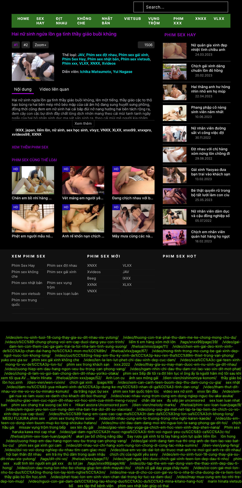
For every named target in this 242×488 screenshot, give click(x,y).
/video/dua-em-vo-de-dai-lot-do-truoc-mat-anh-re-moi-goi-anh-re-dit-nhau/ (175, 450)
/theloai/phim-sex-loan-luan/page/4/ (41, 436)
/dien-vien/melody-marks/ (154, 405)
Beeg (91, 278)
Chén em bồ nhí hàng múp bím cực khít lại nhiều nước (33, 198)
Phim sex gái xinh (133, 55)
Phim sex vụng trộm (59, 284)
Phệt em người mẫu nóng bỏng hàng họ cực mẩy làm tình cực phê (33, 236)
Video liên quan (54, 89)
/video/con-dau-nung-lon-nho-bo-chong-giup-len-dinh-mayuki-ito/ (74, 468)
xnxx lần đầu (207, 391)
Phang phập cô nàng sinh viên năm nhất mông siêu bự (208, 112)
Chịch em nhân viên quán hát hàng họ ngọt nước (210, 236)
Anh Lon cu (115, 378)
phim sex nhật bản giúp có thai (143, 486)
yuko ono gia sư (14, 360)
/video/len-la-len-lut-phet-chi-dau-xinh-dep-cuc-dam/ (130, 360)
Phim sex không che (25, 274)
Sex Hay (40, 20)
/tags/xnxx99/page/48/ (106, 463)
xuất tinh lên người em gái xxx (38, 463)
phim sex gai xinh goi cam (39, 445)
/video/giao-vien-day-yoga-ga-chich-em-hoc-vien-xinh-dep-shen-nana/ (159, 427)
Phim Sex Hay (74, 59)
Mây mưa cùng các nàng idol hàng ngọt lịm (133, 236)
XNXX (201, 18)
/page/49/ (105, 382)
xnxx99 (129, 130)
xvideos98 (21, 134)
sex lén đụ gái (81, 427)
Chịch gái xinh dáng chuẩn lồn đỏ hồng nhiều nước (208, 70)
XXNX (36, 134)
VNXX (105, 130)
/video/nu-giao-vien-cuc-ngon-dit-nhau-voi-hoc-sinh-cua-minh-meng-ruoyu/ (71, 400)
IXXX (20, 130)
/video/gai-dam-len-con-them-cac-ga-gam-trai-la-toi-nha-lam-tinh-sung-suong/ (125, 344)
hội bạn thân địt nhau (23, 454)
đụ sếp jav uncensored (186, 400)
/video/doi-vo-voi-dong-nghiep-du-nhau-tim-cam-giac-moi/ (55, 450)
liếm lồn (43, 130)
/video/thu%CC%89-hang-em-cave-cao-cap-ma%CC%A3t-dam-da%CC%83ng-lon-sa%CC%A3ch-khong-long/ (141, 414)
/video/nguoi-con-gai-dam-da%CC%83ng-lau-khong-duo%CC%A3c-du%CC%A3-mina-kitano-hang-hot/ (115, 481)
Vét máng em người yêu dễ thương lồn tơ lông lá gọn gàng (83, 198)
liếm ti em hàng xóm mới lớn (152, 342)
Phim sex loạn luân (62, 293)
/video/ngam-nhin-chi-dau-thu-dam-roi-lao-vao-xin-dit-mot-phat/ (185, 369)
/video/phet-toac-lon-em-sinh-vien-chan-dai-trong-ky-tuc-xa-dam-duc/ (111, 477)
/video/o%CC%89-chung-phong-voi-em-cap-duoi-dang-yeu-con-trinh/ (64, 342)
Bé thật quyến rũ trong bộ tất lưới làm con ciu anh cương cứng (210, 195)
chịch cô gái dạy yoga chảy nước (162, 468)
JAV (81, 55)
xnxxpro (144, 130)
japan (30, 130)
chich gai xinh (80, 382)
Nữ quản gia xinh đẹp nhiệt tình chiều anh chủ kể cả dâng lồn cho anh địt (209, 52)
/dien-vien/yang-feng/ (220, 445)
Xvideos (109, 63)
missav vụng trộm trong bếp (42, 427)
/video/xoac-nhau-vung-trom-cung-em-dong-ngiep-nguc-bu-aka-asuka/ (172, 396)
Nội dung (22, 89)
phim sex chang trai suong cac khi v (41, 405)
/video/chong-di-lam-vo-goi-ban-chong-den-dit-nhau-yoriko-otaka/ (61, 373)
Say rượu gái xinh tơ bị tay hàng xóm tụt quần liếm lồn (171, 436)
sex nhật (233, 382)
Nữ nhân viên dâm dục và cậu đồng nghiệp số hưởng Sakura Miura (210, 215)
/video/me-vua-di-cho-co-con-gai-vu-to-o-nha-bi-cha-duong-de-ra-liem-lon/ (175, 472)
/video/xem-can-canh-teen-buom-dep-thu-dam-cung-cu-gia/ (169, 382)
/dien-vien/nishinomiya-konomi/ (189, 378)
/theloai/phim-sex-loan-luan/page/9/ (210, 405)
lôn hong (228, 436)
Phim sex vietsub (135, 59)
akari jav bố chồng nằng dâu (99, 436)
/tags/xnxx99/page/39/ (199, 342)
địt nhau (61, 20)
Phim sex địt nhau (101, 55)
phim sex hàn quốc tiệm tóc (136, 391)
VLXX (219, 18)
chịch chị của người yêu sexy (134, 454)
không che (84, 20)
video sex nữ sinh (178, 391)
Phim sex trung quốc (24, 302)
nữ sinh (58, 130)
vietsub (132, 18)
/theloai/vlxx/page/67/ (129, 351)
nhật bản (107, 20)
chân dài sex (152, 400)
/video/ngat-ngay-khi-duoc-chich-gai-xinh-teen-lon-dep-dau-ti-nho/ (171, 459)
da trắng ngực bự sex (90, 391)
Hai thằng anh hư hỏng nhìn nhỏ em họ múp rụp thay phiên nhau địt (210, 93)
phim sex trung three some (72, 418)
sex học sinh (77, 130)
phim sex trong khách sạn (88, 364)
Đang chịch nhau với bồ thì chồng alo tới (133, 198)
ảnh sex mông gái (143, 378)
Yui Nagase (122, 71)
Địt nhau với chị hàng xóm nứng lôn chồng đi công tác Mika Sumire (210, 153)
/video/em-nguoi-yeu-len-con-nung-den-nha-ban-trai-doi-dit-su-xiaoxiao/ (69, 409)
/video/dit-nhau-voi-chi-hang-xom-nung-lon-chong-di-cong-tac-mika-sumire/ (132, 445)
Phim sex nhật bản (103, 59)
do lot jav (75, 463)
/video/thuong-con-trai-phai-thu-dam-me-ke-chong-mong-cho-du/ (179, 337)
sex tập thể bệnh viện (95, 486)
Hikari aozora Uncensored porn (101, 405)
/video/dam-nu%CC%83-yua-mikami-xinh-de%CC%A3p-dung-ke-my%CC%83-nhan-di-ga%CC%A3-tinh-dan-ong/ (103, 387)
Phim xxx (178, 20)
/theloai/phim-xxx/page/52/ (78, 378)
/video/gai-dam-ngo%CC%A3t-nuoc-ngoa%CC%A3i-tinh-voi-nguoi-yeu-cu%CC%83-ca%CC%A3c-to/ (145, 432)
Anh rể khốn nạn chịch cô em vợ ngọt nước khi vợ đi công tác (83, 236)
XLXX (116, 130)
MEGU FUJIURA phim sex (24, 418)
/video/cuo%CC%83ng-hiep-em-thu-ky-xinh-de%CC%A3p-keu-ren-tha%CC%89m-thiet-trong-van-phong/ (144, 355)
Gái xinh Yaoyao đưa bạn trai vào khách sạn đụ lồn (210, 174)
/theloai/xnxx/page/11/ (149, 346)
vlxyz (94, 130)
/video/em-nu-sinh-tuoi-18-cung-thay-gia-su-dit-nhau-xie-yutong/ (62, 337)
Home (23, 18)
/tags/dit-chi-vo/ (53, 459)
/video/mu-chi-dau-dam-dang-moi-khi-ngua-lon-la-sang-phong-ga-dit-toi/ (164, 423)
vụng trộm (154, 20)
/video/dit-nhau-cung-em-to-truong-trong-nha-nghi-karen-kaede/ (155, 418)
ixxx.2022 (122, 364)
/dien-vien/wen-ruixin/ (46, 382)
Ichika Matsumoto (95, 71)
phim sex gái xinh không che (55, 360)
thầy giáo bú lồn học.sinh (25, 477)
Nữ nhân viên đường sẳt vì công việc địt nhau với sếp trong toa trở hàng (210, 135)
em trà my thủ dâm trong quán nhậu (75, 454)
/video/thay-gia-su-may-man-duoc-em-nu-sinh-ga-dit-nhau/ (185, 364)
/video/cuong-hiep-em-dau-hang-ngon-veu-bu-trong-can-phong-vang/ (65, 369)
